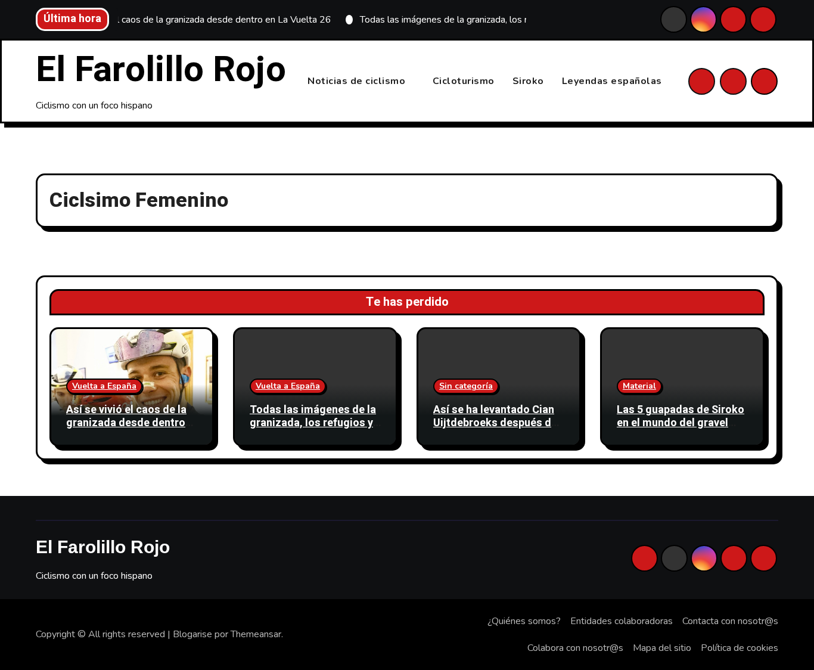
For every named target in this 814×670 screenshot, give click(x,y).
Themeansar (256, 634)
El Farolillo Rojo (161, 70)
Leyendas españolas (612, 81)
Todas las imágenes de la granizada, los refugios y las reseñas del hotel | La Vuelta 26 (313, 429)
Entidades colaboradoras (621, 621)
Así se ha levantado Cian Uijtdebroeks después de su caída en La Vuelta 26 (495, 422)
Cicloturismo (464, 81)
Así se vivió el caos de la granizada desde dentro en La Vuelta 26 (126, 422)
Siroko (528, 81)
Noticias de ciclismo (357, 81)
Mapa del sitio (662, 648)
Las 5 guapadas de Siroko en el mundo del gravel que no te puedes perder (680, 422)
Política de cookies (739, 648)
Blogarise (192, 634)
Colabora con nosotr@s (575, 648)
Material (639, 386)
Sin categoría (466, 386)
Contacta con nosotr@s (730, 621)
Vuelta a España (104, 386)
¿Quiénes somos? (524, 621)
